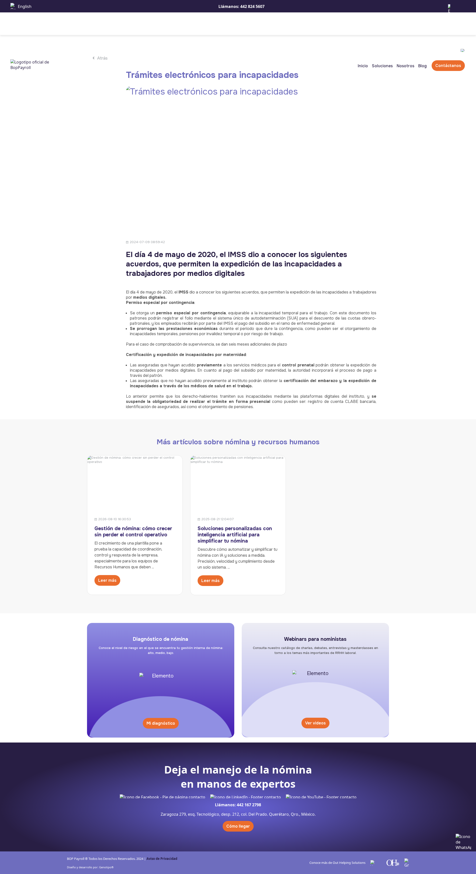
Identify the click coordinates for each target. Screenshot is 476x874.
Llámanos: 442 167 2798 (238, 805)
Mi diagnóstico (161, 723)
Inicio (363, 65)
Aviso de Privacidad (162, 858)
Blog (422, 65)
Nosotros (405, 65)
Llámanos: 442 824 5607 (241, 6)
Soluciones (382, 65)
